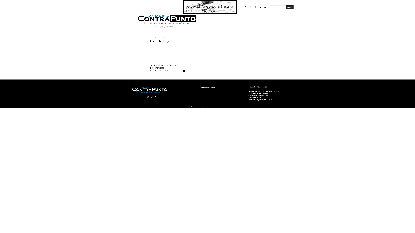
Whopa (202, 107)
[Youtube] (265, 7)
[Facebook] (241, 7)
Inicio (151, 38)
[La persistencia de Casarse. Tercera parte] (167, 54)
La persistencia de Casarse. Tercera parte (163, 66)
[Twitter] (260, 7)
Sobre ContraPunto (207, 88)
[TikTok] (255, 7)
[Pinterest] (250, 7)
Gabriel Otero (154, 71)
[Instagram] (246, 7)
